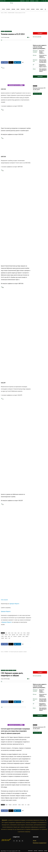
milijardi (28, 632)
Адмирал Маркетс (14, 603)
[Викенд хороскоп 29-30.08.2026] (40, 82)
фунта (6, 638)
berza (12, 632)
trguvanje (13, 634)
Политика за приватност (39, 843)
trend (10, 634)
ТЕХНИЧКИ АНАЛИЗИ (11, 12)
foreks (24, 632)
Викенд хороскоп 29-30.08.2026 (39, 88)
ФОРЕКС (5, 12)
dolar (18, 632)
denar (15, 632)
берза (24, 634)
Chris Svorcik (4, 600)
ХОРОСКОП (35, 85)
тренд (23, 636)
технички (15, 636)
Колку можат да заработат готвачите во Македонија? (42, 56)
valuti (17, 634)
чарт (9, 638)
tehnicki (6, 634)
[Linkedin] (45, 1)
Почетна (2, 12)
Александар (7, 37)
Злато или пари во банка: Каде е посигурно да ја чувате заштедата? (42, 61)
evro (21, 632)
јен (11, 636)
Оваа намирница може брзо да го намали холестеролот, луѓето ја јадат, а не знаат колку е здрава (43, 70)
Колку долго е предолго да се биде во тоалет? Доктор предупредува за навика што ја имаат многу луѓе (43, 65)
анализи (20, 634)
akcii (6, 632)
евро (9, 636)
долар (6, 636)
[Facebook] (42, 1)
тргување (19, 636)
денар (2, 636)
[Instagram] (44, 1)
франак (2, 638)
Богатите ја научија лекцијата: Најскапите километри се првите (42, 52)
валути (28, 634)
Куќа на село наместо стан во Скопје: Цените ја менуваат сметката (39, 47)
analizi (9, 632)
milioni (2, 634)
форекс (27, 636)
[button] (45, 9)
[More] (23, 62)
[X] (47, 1)
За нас (34, 840)
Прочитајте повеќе (37, 93)
